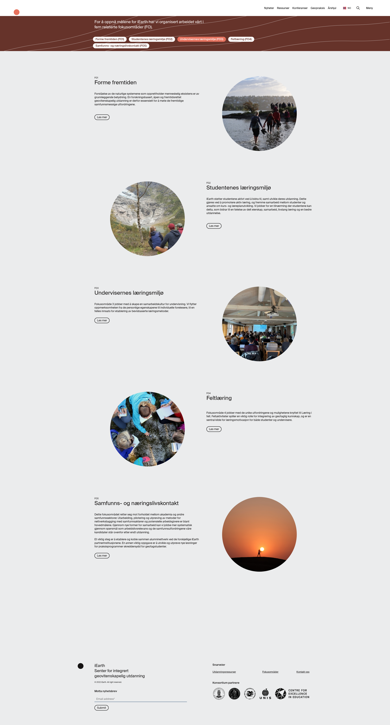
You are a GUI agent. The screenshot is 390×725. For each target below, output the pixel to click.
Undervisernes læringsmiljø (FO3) (201, 39)
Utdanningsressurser (224, 671)
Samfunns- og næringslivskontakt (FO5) (121, 46)
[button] (347, 8)
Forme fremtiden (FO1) (110, 39)
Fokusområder (270, 671)
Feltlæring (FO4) (241, 39)
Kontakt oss (302, 671)
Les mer (102, 117)
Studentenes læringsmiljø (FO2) (151, 39)
